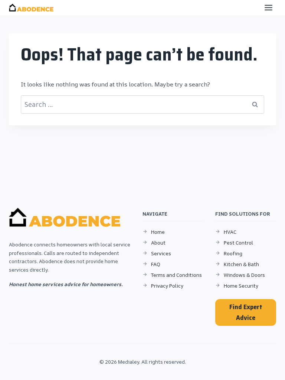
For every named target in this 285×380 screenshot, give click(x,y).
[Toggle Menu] (268, 7)
